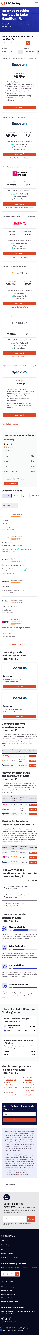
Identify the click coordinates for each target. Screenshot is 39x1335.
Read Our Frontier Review (19, 257)
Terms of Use (4, 1321)
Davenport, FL (30, 1077)
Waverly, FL (10, 1082)
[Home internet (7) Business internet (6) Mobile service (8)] (12, 52)
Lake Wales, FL (30, 1085)
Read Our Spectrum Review (19, 158)
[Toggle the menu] (36, 3)
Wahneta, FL (29, 1082)
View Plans (19, 108)
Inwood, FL (28, 1080)
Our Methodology (7, 1254)
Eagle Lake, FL (30, 1088)
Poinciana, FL (29, 1090)
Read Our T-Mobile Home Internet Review (20, 208)
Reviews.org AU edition (12, 1258)
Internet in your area (7, 1287)
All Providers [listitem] (7, 496)
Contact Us (5, 1245)
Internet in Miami (6, 1290)
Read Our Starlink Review (19, 357)
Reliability (7, 461)
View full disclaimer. (10, 424)
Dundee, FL (10, 1077)
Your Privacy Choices (9, 1330)
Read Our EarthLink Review (19, 307)
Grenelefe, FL (10, 1085)
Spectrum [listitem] (26, 496)
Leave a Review (11, 483)
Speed (6, 456)
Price (5, 466)
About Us (21, 1174)
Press (3, 1249)
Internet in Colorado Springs (9, 1301)
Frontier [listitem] (16, 496)
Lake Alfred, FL (11, 1095)
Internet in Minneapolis (8, 1294)
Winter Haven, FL (12, 1092)
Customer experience (11, 471)
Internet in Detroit (6, 1298)
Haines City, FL (11, 1080)
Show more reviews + (19, 644)
